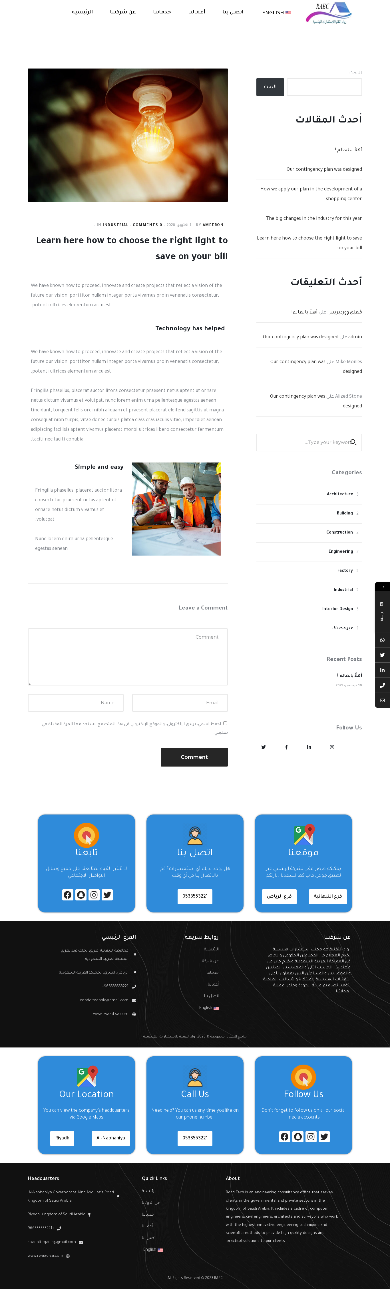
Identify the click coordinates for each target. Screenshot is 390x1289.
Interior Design (337, 609)
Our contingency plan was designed (324, 169)
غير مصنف (342, 628)
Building (345, 514)
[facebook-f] (286, 748)
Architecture (340, 494)
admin (355, 337)
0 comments (147, 226)
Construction (339, 533)
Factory (345, 571)
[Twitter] (107, 894)
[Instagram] (94, 894)
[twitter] (263, 748)
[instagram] (332, 748)
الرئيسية (211, 950)
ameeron (213, 226)
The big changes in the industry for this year (314, 219)
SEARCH (353, 442)
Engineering (341, 552)
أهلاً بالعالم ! (348, 150)
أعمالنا (213, 985)
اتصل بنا (211, 996)
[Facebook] (67, 894)
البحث (355, 73)
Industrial (115, 226)
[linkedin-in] (309, 748)
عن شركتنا (209, 961)
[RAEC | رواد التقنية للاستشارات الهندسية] (329, 13)
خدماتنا (212, 973)
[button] (328, 896)
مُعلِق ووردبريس (344, 312)
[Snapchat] (81, 894)
